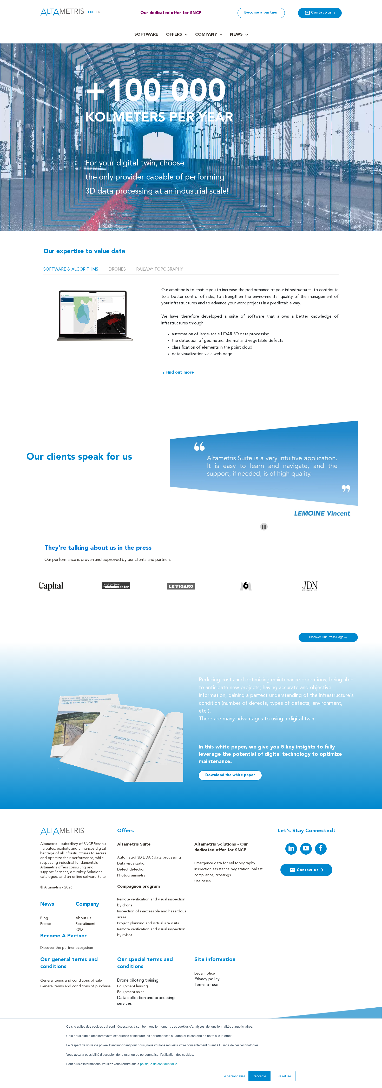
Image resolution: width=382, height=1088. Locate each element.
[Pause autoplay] (264, 526)
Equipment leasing (132, 986)
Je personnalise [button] (234, 1076)
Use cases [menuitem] (202, 881)
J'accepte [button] (259, 1076)
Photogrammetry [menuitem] (131, 875)
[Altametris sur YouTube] (306, 849)
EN (90, 12)
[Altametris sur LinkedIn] (291, 849)
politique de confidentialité (158, 1063)
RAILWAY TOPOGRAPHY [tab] (159, 269)
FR (98, 12)
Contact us (307, 870)
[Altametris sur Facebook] (321, 849)
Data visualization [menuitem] (132, 863)
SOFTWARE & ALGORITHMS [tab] (70, 269)
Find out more (180, 372)
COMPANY (206, 35)
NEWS (236, 35)
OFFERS (174, 35)
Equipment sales (130, 992)
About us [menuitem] (83, 918)
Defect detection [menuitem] (131, 869)
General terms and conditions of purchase (75, 986)
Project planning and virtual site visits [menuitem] (148, 923)
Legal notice (204, 973)
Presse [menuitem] (45, 924)
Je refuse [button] (284, 1076)
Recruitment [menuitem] (85, 924)
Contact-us (321, 12)
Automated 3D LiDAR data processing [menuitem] (149, 857)
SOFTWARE (146, 35)
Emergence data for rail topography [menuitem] (224, 863)
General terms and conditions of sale (71, 980)
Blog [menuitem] (44, 918)
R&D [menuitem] (79, 929)
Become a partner (261, 12)
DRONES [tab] (117, 269)
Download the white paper (230, 775)
